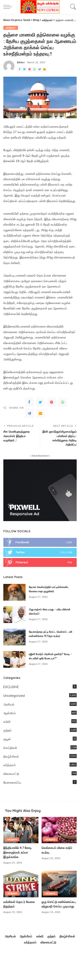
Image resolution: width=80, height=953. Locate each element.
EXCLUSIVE (11, 687)
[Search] (72, 6)
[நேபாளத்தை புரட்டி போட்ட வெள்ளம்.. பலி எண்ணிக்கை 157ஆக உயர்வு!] (14, 637)
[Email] (44, 69)
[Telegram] (39, 69)
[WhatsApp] (34, 69)
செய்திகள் (10, 748)
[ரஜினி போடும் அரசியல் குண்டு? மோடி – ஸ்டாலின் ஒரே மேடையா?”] (14, 659)
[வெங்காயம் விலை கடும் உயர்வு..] (59, 830)
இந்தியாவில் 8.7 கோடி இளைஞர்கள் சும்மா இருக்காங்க (17, 852)
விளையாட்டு (11, 774)
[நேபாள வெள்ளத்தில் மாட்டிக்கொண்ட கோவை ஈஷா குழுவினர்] (14, 592)
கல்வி (6, 722)
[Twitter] (24, 69)
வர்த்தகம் (10, 27)
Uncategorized (14, 696)
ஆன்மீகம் (9, 713)
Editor (21, 62)
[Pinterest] (29, 69)
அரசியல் (8, 704)
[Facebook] (19, 69)
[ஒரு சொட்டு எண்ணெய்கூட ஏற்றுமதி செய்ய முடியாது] (59, 884)
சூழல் (7, 739)
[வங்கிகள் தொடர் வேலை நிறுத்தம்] (20, 884)
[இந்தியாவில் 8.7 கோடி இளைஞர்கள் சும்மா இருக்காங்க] (20, 830)
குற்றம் (7, 730)
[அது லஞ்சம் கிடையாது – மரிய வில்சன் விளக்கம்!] (14, 614)
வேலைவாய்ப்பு (12, 782)
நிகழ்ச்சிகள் (11, 756)
